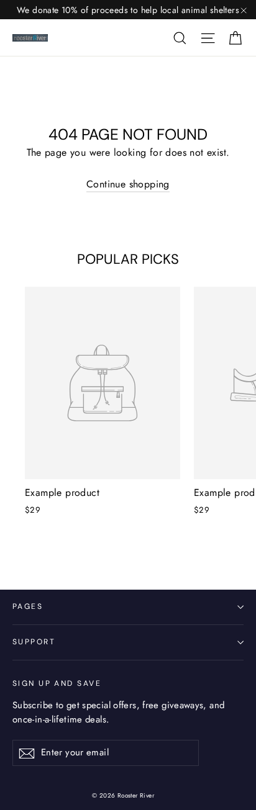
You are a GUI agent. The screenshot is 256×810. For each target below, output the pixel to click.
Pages (27, 606)
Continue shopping (128, 184)
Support (33, 642)
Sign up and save (56, 683)
